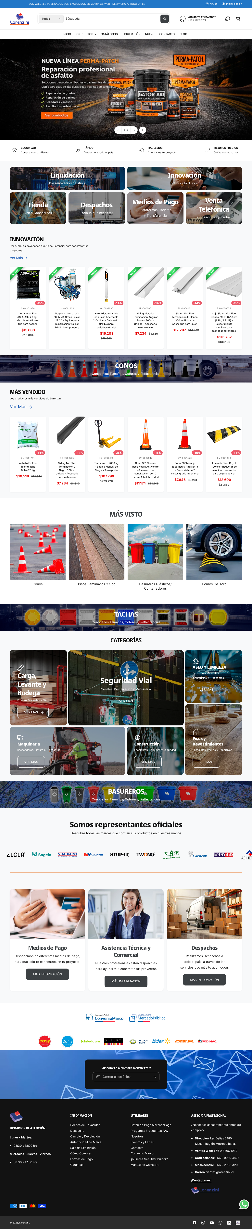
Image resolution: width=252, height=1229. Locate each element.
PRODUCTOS (84, 34)
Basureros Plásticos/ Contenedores (155, 586)
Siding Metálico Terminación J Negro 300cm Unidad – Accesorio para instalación (67, 470)
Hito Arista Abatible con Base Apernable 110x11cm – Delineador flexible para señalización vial (106, 320)
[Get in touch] (227, 19)
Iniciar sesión (234, 3)
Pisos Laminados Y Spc (96, 584)
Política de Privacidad (85, 1125)
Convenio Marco (142, 1153)
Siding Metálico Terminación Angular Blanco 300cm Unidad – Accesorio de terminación (145, 320)
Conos (38, 584)
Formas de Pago (81, 1159)
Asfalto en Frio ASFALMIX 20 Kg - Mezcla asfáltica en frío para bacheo (28, 318)
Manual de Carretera (145, 1165)
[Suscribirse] (155, 1077)
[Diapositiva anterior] (118, 130)
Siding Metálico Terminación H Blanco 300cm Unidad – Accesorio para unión (184, 318)
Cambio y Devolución (85, 1136)
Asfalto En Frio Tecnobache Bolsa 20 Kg (28, 467)
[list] (126, 150)
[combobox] (117, 19)
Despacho (77, 1131)
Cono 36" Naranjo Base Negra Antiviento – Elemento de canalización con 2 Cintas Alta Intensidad (145, 470)
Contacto (137, 1148)
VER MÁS (126, 701)
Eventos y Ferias (142, 1142)
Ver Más (16, 258)
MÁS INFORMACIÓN (47, 974)
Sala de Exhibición (83, 1148)
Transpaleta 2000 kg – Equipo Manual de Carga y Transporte (106, 467)
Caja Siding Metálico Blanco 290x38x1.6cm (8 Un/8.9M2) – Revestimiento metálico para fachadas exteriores (224, 322)
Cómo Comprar (81, 1153)
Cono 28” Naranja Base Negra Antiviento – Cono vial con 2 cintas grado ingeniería (184, 468)
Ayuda (213, 3)
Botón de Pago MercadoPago (151, 1125)
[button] (85, 34)
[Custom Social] (237, 1222)
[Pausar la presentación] (142, 130)
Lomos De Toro (214, 584)
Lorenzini (24, 1222)
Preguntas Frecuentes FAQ (149, 1131)
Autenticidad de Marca (85, 1142)
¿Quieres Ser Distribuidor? (149, 1159)
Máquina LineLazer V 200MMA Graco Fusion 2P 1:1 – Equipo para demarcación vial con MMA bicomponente (67, 320)
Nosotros (137, 1136)
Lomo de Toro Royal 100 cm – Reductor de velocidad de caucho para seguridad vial (224, 468)
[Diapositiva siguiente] (133, 130)
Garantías (76, 1165)
